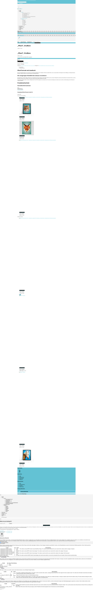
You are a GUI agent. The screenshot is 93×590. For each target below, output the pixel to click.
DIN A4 (45, 65)
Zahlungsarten (22, 484)
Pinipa (24, 25)
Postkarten (24, 21)
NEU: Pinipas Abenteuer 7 (9, 499)
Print (39, 65)
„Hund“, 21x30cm (21, 291)
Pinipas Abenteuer (21, 26)
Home (20, 10)
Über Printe (21, 486)
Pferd (50, 65)
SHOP (20, 11)
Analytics (15, 529)
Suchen (11, 523)
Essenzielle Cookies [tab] (3, 541)
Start (18, 41)
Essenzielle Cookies (3, 529)
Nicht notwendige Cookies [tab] (4, 556)
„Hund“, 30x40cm (21, 213)
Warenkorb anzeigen (37, 42)
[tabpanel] (46, 550)
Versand (20, 485)
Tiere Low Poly (32, 65)
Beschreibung (21, 67)
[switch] (0, 568)
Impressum (21, 478)
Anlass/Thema (23, 41)
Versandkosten (26, 62)
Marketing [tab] (1, 578)
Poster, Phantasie (21, 369)
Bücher (22, 12)
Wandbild (41, 65)
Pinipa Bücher (25, 15)
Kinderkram (29, 41)
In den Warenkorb (20, 61)
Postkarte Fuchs (21, 137)
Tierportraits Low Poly (24, 18)
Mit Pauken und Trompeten (26, 17)
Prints (27, 65)
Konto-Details (21, 3)
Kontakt (20, 27)
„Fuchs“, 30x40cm (21, 99)
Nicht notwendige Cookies (10, 529)
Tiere (29, 65)
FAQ (20, 483)
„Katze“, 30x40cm (21, 118)
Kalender (24, 22)
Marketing (18, 529)
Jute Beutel (24, 24)
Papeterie (5, 505)
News (20, 29)
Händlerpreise (21, 28)
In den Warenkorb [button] (22, 116)
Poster (24, 23)
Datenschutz (21, 477)
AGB (20, 476)
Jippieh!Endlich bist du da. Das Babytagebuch (29, 16)
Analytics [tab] (1, 567)
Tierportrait (47, 65)
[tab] (47, 67)
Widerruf (21, 479)
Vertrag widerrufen (24, 491)
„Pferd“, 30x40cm (21, 464)
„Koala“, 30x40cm (21, 445)
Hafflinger (52, 65)
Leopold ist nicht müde (26, 14)
